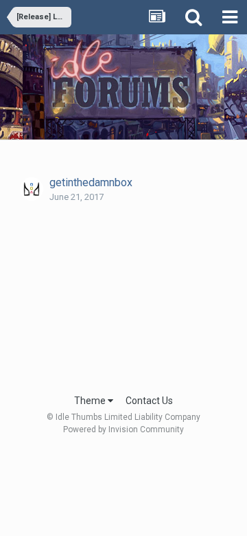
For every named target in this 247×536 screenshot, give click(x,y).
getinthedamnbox (90, 182)
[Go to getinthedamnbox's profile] (31, 189)
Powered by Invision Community (123, 429)
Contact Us (149, 400)
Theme (91, 400)
